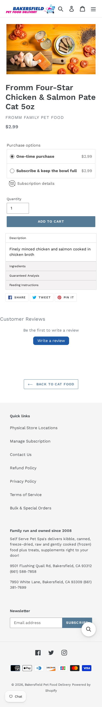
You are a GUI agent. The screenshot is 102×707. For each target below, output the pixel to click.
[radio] (12, 156)
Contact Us (20, 454)
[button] (88, 629)
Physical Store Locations (33, 427)
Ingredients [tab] (17, 266)
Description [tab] (17, 238)
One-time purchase (35, 156)
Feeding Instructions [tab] (23, 285)
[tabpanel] (51, 252)
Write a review (51, 340)
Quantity (14, 199)
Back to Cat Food (54, 384)
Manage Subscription (30, 441)
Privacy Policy (23, 481)
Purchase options (23, 145)
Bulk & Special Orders (30, 508)
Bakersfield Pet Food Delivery (48, 684)
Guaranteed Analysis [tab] (24, 275)
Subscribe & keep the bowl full (47, 170)
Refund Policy (23, 468)
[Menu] (93, 8)
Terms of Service (26, 494)
